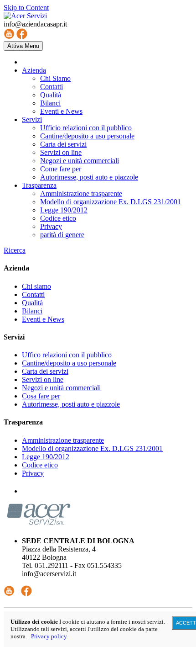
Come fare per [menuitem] (60, 169)
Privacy (33, 473)
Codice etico (40, 465)
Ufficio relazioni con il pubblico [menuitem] (86, 128)
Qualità (32, 303)
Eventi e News (43, 319)
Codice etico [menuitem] (58, 218)
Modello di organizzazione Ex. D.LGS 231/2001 (92, 448)
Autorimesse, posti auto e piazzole (71, 404)
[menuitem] (34, 70)
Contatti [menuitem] (51, 86)
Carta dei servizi (45, 371)
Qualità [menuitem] (50, 95)
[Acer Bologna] (25, 16)
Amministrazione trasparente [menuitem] (81, 193)
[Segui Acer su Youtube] (9, 594)
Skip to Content (26, 7)
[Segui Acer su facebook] (26, 594)
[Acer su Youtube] (9, 37)
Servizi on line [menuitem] (61, 152)
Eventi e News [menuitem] (61, 111)
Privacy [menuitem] (51, 226)
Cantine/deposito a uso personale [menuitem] (87, 136)
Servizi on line (42, 379)
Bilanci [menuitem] (50, 103)
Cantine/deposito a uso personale (69, 363)
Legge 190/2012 (45, 457)
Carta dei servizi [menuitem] (63, 144)
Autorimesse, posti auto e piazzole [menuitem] (89, 177)
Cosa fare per (41, 396)
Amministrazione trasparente (63, 440)
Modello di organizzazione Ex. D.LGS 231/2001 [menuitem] (110, 202)
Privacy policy (49, 636)
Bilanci (32, 311)
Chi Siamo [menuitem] (55, 78)
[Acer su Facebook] (21, 37)
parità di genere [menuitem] (62, 235)
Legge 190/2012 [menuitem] (64, 210)
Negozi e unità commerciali (61, 388)
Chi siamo (36, 286)
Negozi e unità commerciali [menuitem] (79, 160)
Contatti (33, 294)
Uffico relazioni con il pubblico (67, 355)
